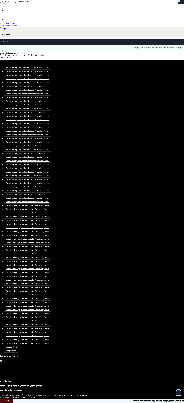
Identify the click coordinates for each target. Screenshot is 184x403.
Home (7, 34)
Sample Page (11, 351)
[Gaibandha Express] (8, 23)
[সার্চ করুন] (21, 4)
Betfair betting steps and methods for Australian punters (27, 68)
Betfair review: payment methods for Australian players (27, 205)
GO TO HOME (6, 57)
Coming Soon (11, 347)
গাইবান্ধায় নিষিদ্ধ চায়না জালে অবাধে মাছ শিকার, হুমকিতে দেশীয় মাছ (147, 47)
